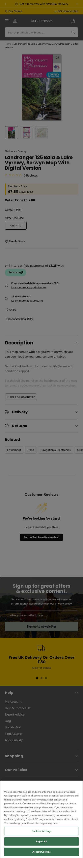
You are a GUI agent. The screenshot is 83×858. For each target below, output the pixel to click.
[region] (41, 819)
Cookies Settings (41, 831)
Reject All (41, 841)
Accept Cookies (41, 851)
